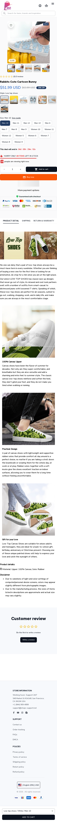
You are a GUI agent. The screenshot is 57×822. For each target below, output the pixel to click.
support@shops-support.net (25, 708)
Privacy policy (18, 752)
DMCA (15, 739)
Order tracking (19, 729)
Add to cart (28, 817)
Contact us (17, 724)
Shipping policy (19, 762)
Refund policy (18, 772)
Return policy (18, 767)
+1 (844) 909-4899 (21, 704)
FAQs (15, 734)
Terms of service (20, 757)
